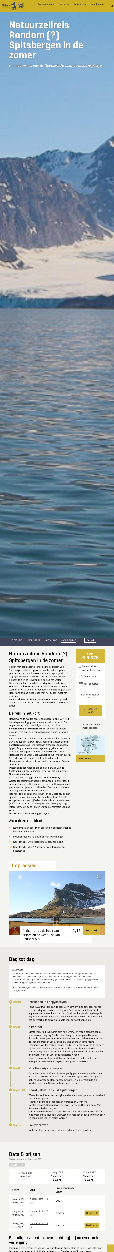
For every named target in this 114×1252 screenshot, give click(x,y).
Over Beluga (97, 4)
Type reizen (63, 4)
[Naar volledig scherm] (99, 876)
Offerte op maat (90, 710)
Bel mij (90, 640)
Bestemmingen (46, 4)
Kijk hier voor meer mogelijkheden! (90, 726)
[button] (90, 748)
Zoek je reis (80, 4)
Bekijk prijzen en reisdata (90, 696)
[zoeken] (112, 5)
